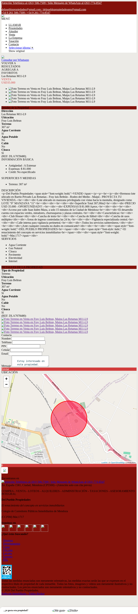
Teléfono (6, 342)
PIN (3, 346)
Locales (7, 553)
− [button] (6, 384)
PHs (5, 559)
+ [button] (6, 379)
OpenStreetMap (118, 462)
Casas (6, 546)
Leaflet (104, 462)
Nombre (6, 338)
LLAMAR (15, 24)
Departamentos (11, 543)
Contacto (14, 44)
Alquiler (13, 31)
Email (4, 353)
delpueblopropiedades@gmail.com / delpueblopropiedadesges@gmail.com (43, 9)
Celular (5, 349)
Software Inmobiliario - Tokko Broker (23, 593)
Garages (7, 556)
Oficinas (8, 550)
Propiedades (15, 28)
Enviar (5, 369)
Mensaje (6, 365)
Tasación (14, 41)
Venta (12, 34)
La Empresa (15, 37)
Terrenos (8, 540)
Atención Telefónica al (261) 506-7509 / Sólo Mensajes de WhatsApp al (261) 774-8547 (54, 481)
